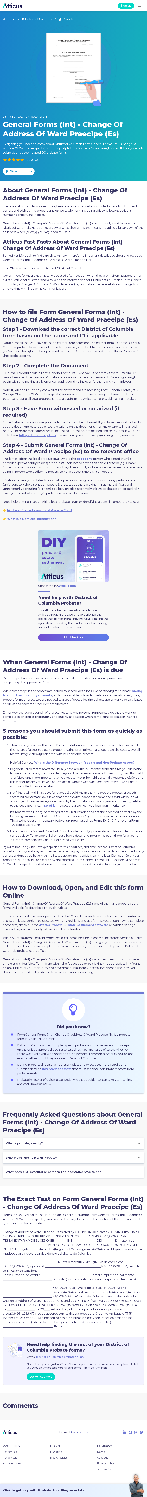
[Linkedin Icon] (124, 1432)
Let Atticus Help (41, 1376)
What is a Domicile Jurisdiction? (31, 519)
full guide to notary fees (37, 435)
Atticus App (67, 586)
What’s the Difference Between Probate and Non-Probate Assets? (84, 762)
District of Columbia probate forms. (60, 1357)
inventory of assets (56, 1069)
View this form (21, 171)
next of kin (49, 805)
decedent (84, 458)
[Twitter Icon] (141, 1432)
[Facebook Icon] (130, 1432)
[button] (73, 1143)
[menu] (140, 5)
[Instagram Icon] (136, 1432)
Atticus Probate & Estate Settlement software (73, 925)
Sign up (126, 5)
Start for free (73, 637)
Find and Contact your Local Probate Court (39, 510)
